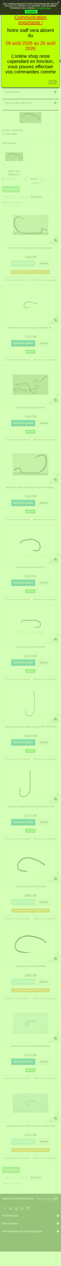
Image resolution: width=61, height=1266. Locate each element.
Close (52, 82)
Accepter (31, 11)
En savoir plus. (43, 7)
